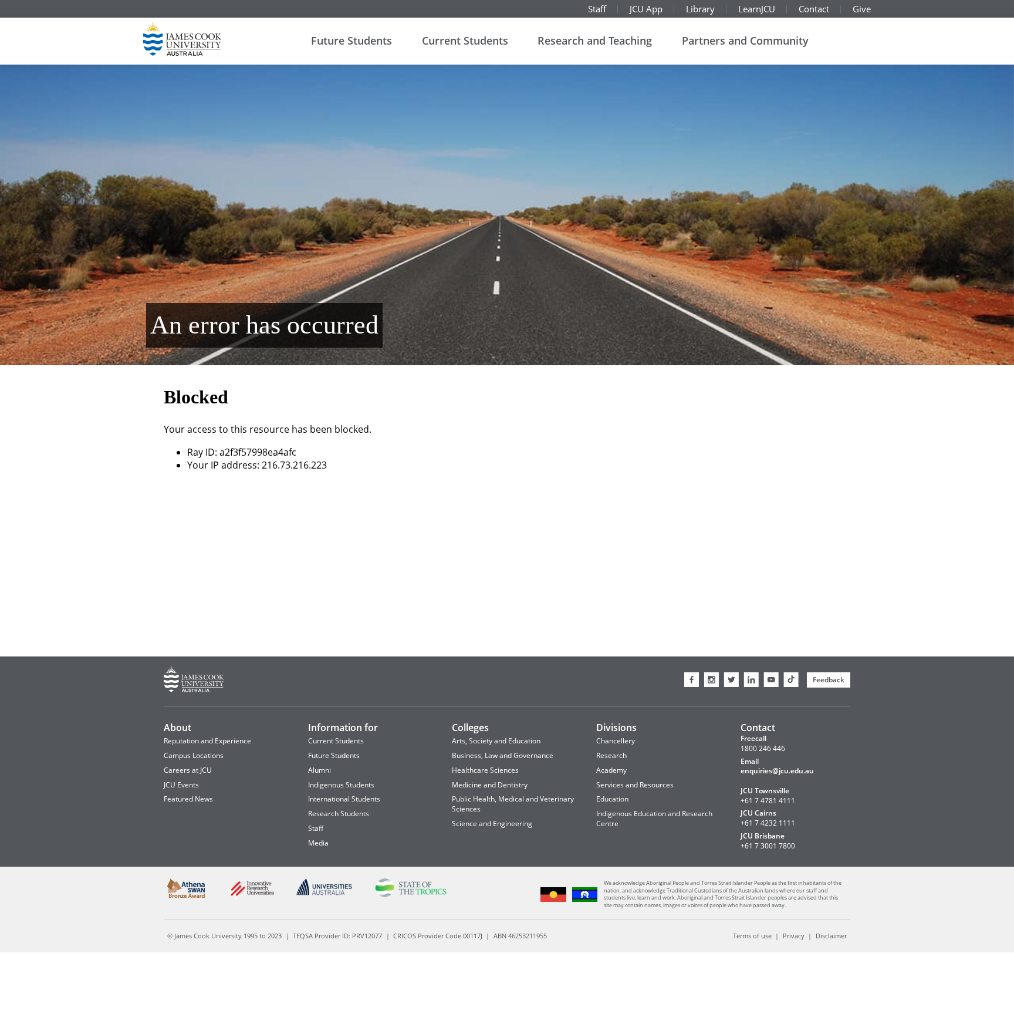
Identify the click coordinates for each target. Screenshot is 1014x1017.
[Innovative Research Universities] (251, 898)
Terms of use (752, 935)
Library (700, 9)
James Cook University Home (196, 38)
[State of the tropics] (410, 895)
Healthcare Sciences (485, 770)
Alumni (319, 770)
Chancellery (615, 741)
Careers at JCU (188, 770)
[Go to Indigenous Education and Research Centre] (553, 900)
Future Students (351, 40)
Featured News (188, 799)
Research (611, 755)
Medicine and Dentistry (490, 785)
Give (862, 9)
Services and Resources (635, 785)
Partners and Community (745, 40)
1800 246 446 (763, 748)
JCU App (646, 9)
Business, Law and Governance (502, 755)
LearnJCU (756, 9)
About (177, 727)
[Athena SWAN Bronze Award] (186, 895)
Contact (814, 9)
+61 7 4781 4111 (768, 801)
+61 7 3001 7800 (768, 846)
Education (612, 799)
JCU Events (181, 785)
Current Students (465, 40)
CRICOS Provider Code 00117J (437, 935)
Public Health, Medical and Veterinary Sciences (513, 804)
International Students (344, 799)
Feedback (828, 680)
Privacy (794, 935)
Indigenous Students (341, 785)
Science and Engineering (492, 824)
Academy (611, 770)
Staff (597, 9)
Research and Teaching (595, 40)
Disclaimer (831, 935)
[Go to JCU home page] (194, 680)
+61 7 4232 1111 (768, 823)
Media (318, 843)
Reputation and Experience (207, 741)
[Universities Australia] (324, 893)
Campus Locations (194, 755)
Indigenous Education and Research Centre (654, 819)
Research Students (338, 814)
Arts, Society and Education (496, 741)
